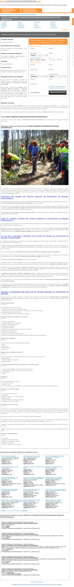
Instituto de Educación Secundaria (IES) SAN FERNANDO (31, 500)
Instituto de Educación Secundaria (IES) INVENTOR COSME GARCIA (53, 478)
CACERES (53, 26)
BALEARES (4, 26)
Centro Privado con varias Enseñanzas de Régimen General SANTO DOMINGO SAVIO (12, 500)
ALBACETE (37, 22)
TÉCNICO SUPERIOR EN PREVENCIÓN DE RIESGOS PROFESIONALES (18, 14)
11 (16, 510)
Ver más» (64, 29)
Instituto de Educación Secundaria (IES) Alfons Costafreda (53, 467)
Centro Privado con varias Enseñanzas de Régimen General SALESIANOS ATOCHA (55, 490)
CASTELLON (37, 27)
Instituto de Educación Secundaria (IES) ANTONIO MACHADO (31, 490)
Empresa (41, 582)
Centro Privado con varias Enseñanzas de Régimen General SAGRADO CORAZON (33, 478)
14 (21, 510)
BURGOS (36, 26)
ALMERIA (3, 24)
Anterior (3, 510)
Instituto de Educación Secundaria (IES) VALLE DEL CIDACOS (9, 478)
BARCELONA (21, 26)
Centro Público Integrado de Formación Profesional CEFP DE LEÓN (55, 457)
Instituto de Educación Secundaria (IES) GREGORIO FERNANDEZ (9, 490)
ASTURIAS (20, 24)
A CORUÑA (4, 22)
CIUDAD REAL (54, 27)
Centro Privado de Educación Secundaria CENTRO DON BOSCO (10, 457)
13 (19, 510)
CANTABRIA (21, 27)
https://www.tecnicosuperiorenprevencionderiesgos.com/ (32, 584)
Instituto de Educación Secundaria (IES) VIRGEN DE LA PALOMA (53, 500)
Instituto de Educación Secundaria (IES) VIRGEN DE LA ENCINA (31, 457)
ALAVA (19, 22)
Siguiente (24, 510)
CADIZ (3, 27)
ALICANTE (53, 22)
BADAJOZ (52, 24)
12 (18, 510)
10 (15, 510)
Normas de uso (34, 582)
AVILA (35, 24)
